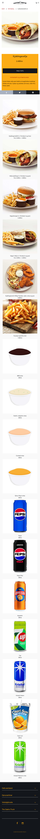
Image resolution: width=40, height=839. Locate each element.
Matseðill (11, 9)
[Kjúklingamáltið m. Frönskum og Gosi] (20, 117)
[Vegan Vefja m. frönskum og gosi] (20, 236)
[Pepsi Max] (20, 556)
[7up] (20, 636)
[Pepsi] (20, 516)
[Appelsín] (20, 596)
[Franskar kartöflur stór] (20, 316)
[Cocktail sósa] (20, 436)
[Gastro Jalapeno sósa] (20, 396)
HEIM (3, 9)
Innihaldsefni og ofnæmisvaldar (19, 77)
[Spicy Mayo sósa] (20, 476)
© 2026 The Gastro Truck (20, 831)
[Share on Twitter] (19, 92)
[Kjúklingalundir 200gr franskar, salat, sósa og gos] (20, 276)
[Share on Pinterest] (33, 92)
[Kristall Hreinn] (20, 676)
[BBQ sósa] (20, 356)
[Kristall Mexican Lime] (20, 756)
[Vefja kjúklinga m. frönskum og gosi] (20, 156)
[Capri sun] (20, 716)
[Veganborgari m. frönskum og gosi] (20, 196)
